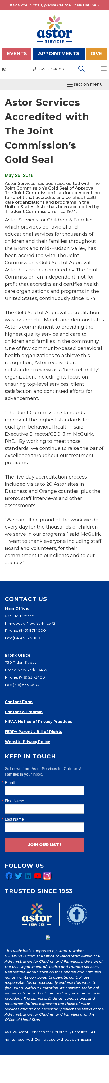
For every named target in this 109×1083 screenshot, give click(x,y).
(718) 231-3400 (32, 677)
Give (96, 54)
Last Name (14, 819)
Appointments (58, 54)
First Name (14, 801)
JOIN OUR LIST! (44, 845)
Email (10, 782)
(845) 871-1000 (32, 630)
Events (17, 54)
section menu (85, 84)
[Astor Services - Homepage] (54, 28)
